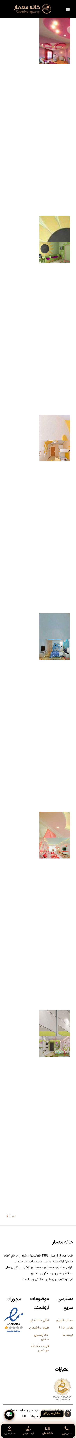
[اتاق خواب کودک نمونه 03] (54, 641)
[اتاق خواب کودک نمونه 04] (54, 443)
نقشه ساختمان (38, 1327)
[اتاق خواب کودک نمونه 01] (54, 1038)
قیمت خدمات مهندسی (40, 1348)
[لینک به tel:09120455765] (66, 1428)
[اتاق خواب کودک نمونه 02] (54, 840)
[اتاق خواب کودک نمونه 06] (54, 46)
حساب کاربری (64, 1320)
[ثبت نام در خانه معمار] (58, 1414)
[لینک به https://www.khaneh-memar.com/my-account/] (9, 1428)
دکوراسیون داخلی (41, 1337)
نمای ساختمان (39, 1320)
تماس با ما (66, 1327)
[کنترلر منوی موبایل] (68, 9)
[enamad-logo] (14, 1308)
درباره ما (68, 1335)
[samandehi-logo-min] (62, 1378)
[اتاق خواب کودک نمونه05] (54, 244)
